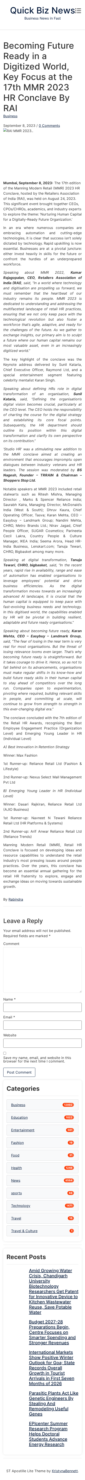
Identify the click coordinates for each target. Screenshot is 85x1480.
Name (9, 999)
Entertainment (22, 1130)
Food (15, 1155)
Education (19, 1117)
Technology (20, 1205)
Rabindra (15, 899)
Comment (11, 943)
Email (9, 1017)
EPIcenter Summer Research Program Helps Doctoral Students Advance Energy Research (48, 1434)
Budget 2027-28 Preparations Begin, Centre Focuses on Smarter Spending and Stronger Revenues (52, 1332)
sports (16, 1193)
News (15, 1180)
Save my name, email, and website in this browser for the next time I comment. (37, 1059)
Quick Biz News (42, 10)
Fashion (17, 1142)
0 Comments (49, 125)
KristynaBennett (65, 1471)
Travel (16, 1218)
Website (9, 1035)
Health (16, 1168)
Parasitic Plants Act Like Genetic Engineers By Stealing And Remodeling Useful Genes (53, 1404)
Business (10, 116)
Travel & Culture (24, 1231)
